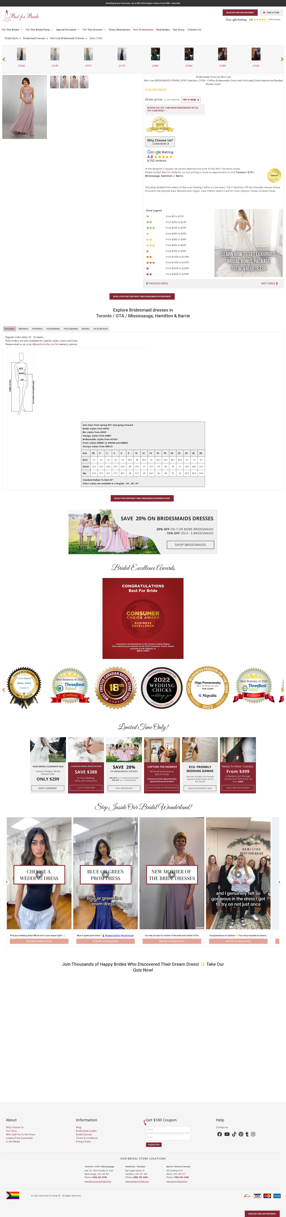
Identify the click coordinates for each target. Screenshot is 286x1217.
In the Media (13, 1145)
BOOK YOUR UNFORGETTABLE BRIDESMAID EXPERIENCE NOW (142, 498)
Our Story (179, 29)
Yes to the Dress (100, 329)
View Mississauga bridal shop (97, 1185)
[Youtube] (227, 1139)
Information (10, 329)
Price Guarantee (71, 329)
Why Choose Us (15, 1131)
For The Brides (11, 29)
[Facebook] (219, 1139)
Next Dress (268, 283)
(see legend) (172, 99)
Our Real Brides (53, 329)
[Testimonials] (255, 19)
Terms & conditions (87, 1142)
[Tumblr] (247, 1139)
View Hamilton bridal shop (137, 1185)
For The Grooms (93, 29)
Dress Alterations (119, 29)
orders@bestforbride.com (40, 344)
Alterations (23, 329)
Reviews (85, 329)
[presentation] (3, 59)
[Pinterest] (241, 1139)
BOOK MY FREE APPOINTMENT (240, 12)
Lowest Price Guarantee (19, 1142)
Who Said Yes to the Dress (20, 1138)
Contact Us (194, 29)
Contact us (222, 1131)
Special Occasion (66, 29)
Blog (78, 1131)
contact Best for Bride (165, 172)
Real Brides (163, 29)
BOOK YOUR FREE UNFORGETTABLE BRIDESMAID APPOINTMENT (142, 296)
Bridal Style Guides (86, 1134)
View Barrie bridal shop (176, 1185)
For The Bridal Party (38, 29)
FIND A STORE (272, 12)
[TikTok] (234, 1139)
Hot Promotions (143, 29)
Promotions (37, 329)
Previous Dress (158, 283)
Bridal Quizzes (84, 1138)
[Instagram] (253, 1139)
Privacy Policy (83, 1145)
